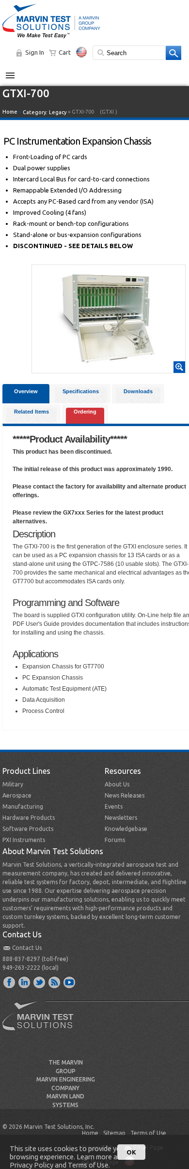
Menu (15, 71)
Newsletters (121, 817)
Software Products (27, 829)
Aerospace (17, 795)
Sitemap (114, 1133)
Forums (115, 840)
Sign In (34, 52)
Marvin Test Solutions (41, 1023)
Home (9, 112)
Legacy (57, 112)
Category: (44, 112)
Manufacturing (22, 806)
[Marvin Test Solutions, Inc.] (51, 38)
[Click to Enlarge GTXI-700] (108, 368)
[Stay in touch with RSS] (54, 982)
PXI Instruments (23, 840)
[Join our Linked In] (24, 982)
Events (114, 806)
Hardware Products (28, 817)
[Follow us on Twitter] (39, 982)
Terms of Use (148, 1133)
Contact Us (27, 948)
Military (12, 784)
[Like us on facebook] (9, 982)
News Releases (124, 795)
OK (131, 1152)
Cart (65, 52)
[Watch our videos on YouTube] (70, 982)
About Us (117, 784)
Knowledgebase (126, 829)
